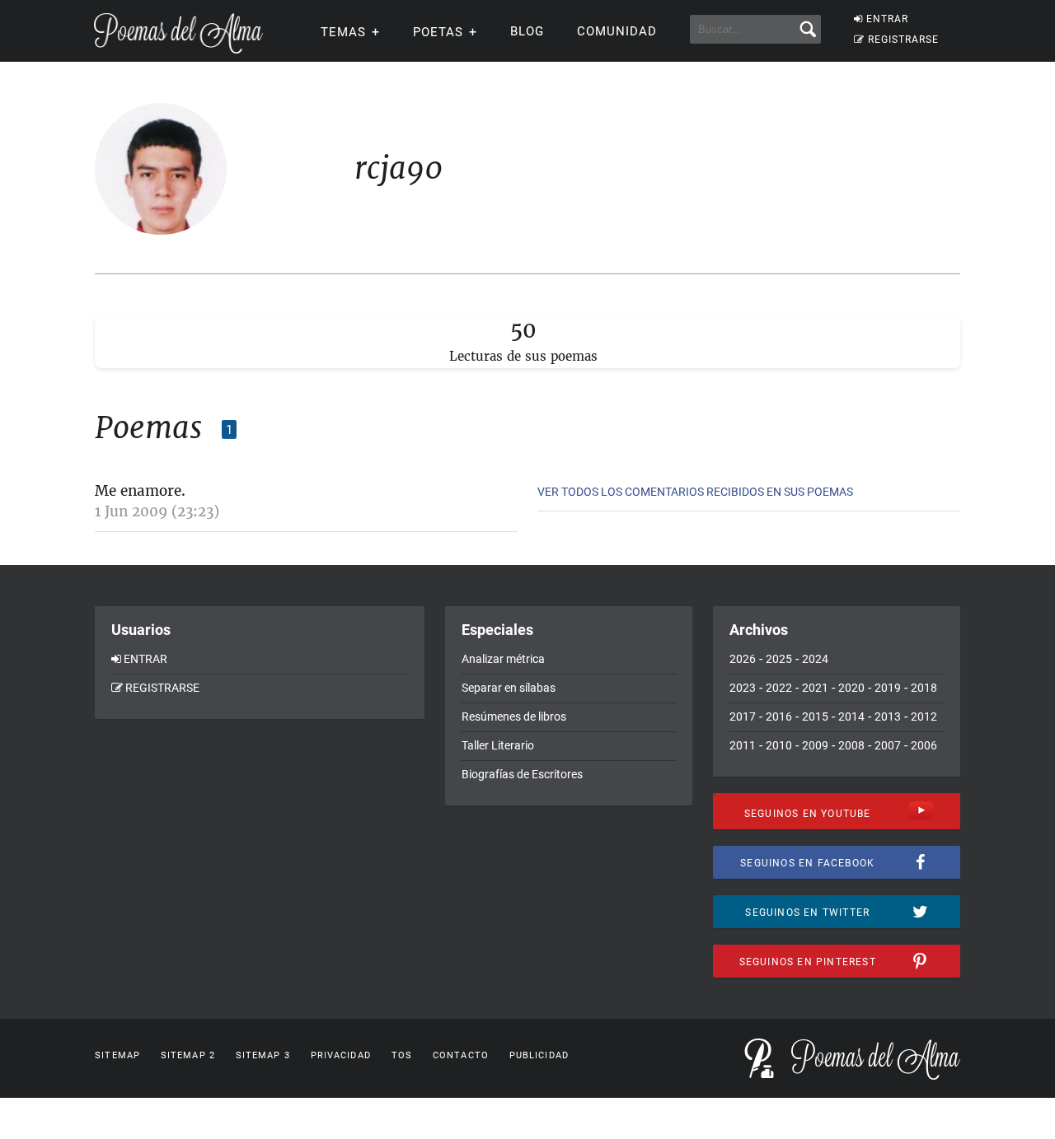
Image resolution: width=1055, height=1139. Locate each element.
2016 (779, 716)
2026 (742, 659)
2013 (887, 716)
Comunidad (617, 31)
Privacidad (341, 1055)
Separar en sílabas (509, 687)
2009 (815, 745)
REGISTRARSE (903, 39)
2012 (924, 716)
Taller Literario (498, 745)
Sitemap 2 (188, 1055)
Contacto (461, 1055)
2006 (924, 745)
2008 (851, 745)
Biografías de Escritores (522, 774)
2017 (742, 716)
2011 (742, 745)
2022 (779, 687)
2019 (887, 687)
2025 (779, 659)
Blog (527, 31)
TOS (402, 1055)
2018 (924, 687)
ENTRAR (887, 19)
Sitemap (117, 1055)
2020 (851, 687)
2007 (887, 745)
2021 (815, 687)
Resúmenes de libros (514, 716)
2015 (815, 716)
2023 (742, 687)
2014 (851, 716)
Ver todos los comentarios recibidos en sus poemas (695, 491)
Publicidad (539, 1055)
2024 (815, 659)
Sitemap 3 (263, 1055)
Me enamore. (140, 491)
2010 (779, 745)
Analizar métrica (503, 659)
